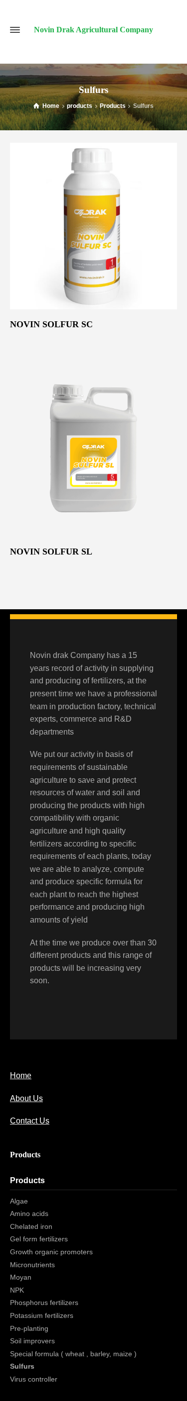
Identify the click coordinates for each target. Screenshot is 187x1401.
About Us (26, 1098)
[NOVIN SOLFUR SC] (93, 226)
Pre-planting (29, 1328)
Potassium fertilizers (41, 1315)
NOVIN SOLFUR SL (51, 552)
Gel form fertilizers (39, 1239)
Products (27, 1180)
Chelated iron (31, 1226)
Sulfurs (22, 1366)
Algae (19, 1201)
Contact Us (29, 1121)
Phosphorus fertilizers (44, 1303)
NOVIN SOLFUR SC (51, 324)
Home (20, 1075)
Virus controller (33, 1379)
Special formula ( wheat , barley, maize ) (73, 1354)
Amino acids (29, 1213)
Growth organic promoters (51, 1252)
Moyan (20, 1277)
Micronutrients (32, 1265)
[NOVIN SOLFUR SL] (93, 448)
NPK (17, 1290)
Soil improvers (32, 1341)
